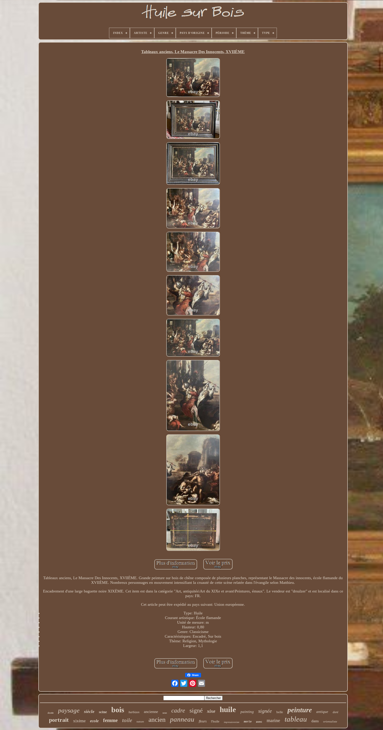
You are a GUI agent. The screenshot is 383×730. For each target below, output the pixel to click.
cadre (178, 710)
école (51, 713)
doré (335, 712)
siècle (89, 711)
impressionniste (231, 722)
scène (103, 712)
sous (164, 712)
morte (248, 721)
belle (279, 712)
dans (315, 721)
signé (196, 710)
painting (247, 712)
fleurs (203, 721)
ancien (157, 719)
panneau (182, 719)
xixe (211, 711)
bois (117, 710)
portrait (59, 720)
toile (127, 720)
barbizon (134, 712)
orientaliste (330, 721)
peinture (299, 710)
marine (273, 720)
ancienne (151, 711)
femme (110, 720)
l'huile (215, 721)
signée (265, 711)
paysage (69, 710)
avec (259, 721)
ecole (94, 720)
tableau (296, 719)
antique (322, 712)
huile (228, 709)
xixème (79, 720)
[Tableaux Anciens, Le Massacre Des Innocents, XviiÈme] (193, 78)
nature (140, 721)
